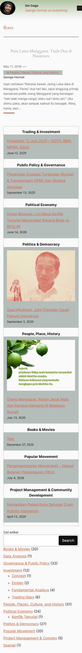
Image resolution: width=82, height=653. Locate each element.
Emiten (17, 583)
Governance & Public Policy (26, 563)
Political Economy (18, 611)
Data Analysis (14, 556)
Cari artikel (10, 532)
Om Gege (31, 5)
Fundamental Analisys (30, 590)
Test (10, 439)
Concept (19, 576)
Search (68, 540)
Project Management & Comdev (30, 638)
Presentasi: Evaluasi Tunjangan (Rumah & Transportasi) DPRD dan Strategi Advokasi (40, 180)
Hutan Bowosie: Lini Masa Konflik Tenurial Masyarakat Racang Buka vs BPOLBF (38, 220)
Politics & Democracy (21, 624)
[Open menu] (79, 8)
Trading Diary (23, 597)
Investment (12, 570)
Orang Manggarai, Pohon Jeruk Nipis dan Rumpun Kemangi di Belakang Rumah (38, 405)
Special (9, 645)
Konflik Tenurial (24, 617)
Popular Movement (19, 631)
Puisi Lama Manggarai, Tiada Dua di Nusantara (41, 53)
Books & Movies (16, 549)
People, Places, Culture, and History (34, 72)
